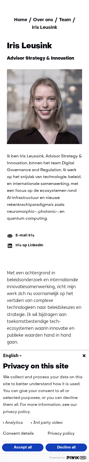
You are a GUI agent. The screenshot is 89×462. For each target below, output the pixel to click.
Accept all (23, 447)
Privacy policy (61, 434)
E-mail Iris (25, 235)
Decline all (66, 447)
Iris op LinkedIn (29, 245)
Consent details (18, 434)
